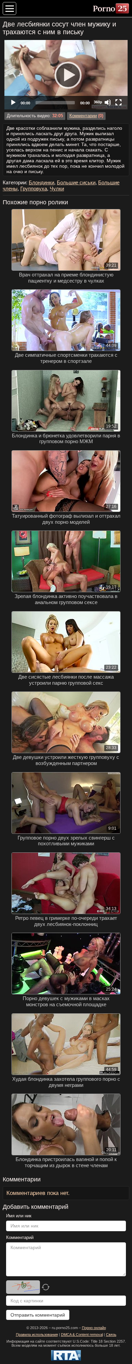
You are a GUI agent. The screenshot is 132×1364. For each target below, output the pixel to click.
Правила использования (37, 1334)
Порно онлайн (94, 1328)
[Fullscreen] (118, 102)
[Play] (66, 74)
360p (98, 102)
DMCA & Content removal (82, 1334)
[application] (66, 74)
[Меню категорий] (9, 8)
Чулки (57, 188)
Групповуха (33, 188)
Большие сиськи (76, 182)
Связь (111, 1334)
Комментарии (83, 115)
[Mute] (108, 102)
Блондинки (41, 182)
